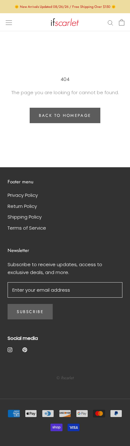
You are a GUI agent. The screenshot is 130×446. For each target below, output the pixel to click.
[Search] (110, 22)
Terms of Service (27, 228)
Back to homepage (65, 115)
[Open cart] (121, 22)
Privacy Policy (23, 195)
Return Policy (22, 206)
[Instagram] (10, 349)
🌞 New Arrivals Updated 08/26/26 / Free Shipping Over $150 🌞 (65, 6)
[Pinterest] (24, 349)
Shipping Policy (25, 217)
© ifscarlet (65, 378)
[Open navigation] (9, 22)
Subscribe (30, 312)
